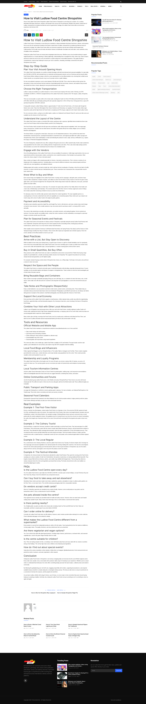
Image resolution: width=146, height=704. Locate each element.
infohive (104, 54)
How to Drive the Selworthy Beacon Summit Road (32, 634)
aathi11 (94, 47)
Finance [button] (79, 6)
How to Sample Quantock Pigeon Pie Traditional (77, 625)
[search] (120, 6)
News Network (44, 1)
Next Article (60, 590)
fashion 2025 (114, 83)
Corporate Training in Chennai (100, 46)
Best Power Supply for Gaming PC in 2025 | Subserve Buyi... (78, 673)
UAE (118, 92)
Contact (25, 1)
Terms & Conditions (116, 700)
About (37, 1)
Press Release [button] (48, 6)
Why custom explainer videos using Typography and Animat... (111, 29)
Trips (99, 86)
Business (113, 92)
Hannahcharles (105, 23)
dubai (93, 89)
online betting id (117, 79)
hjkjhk (69, 676)
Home (40, 6)
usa (108, 83)
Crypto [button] (64, 6)
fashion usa (108, 79)
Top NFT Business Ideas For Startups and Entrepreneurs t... (111, 20)
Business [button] (71, 6)
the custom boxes (106, 40)
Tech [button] (86, 6)
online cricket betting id (97, 79)
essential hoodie (116, 89)
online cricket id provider (114, 86)
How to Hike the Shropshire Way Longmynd (43, 593)
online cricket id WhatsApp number (100, 92)
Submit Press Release (54, 1)
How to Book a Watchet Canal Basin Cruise (32, 625)
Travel (99, 76)
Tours (104, 86)
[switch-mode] (121, 1)
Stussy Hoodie (101, 83)
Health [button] (57, 6)
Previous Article (51, 590)
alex (34, 604)
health (93, 76)
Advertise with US (72, 1)
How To (30, 11)
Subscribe (118, 670)
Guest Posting (63, 1)
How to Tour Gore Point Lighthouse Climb (53, 625)
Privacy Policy (32, 1)
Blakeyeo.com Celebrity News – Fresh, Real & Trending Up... (112, 52)
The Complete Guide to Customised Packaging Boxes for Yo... (111, 38)
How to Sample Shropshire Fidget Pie (67, 593)
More (109, 6)
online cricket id (106, 76)
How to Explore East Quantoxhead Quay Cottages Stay (78, 634)
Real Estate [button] (94, 6)
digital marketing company (104, 89)
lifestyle (94, 86)
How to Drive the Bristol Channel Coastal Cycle (55, 634)
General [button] (102, 6)
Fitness (94, 83)
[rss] (25, 680)
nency (103, 31)
